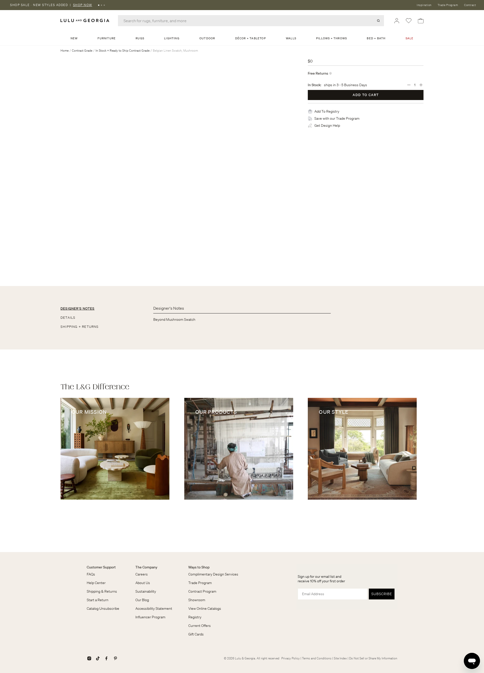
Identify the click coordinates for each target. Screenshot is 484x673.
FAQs (91, 574)
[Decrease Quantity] (408, 84)
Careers (141, 574)
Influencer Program (150, 617)
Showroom (196, 600)
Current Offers (199, 625)
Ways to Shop (198, 567)
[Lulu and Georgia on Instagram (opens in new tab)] (89, 658)
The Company (146, 567)
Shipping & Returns (102, 591)
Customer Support (101, 567)
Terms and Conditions (316, 658)
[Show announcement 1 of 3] (98, 5)
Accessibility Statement (153, 608)
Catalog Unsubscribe (103, 608)
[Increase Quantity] (421, 84)
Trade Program (448, 5)
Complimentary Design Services (213, 574)
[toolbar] (242, 5)
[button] (326, 111)
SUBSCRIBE (381, 594)
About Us (142, 583)
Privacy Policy (290, 658)
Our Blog (142, 600)
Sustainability (145, 591)
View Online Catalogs (204, 608)
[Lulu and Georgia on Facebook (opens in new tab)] (106, 658)
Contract (470, 5)
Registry (194, 617)
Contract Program (202, 591)
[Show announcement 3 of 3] (104, 5)
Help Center (96, 583)
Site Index (340, 658)
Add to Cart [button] (366, 95)
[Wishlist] (409, 21)
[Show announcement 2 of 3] (101, 5)
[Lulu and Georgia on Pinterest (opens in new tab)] (115, 658)
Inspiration (424, 5)
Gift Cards (196, 634)
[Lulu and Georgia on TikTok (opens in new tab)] (98, 658)
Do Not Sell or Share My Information (373, 658)
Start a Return (97, 600)
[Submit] (378, 20)
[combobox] (251, 20)
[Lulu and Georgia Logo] (85, 20)
